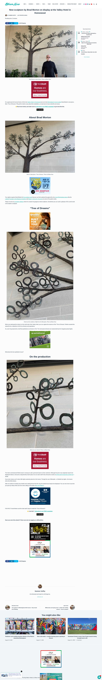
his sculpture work (27, 197)
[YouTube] (91, 4)
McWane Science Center (85, 36)
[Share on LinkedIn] (12, 23)
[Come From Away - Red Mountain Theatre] (40, 185)
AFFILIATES (62, 4)
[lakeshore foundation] (40, 548)
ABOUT (79, 4)
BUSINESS (31, 4)
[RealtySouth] (40, 89)
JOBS (24, 4)
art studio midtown (19, 201)
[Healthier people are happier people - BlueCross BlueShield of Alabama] (40, 496)
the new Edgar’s (40, 485)
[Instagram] (85, 4)
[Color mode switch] (96, 4)
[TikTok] (89, 4)
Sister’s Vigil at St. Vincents (35, 199)
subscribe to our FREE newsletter (45, 106)
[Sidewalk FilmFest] (40, 531)
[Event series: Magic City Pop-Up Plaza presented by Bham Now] (89, 41)
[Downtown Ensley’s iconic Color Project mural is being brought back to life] (82, 626)
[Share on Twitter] (16, 23)
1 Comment (79, 640)
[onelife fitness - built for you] (40, 221)
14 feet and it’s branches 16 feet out (64, 474)
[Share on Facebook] (7, 23)
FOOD (43, 4)
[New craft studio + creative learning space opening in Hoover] (51, 626)
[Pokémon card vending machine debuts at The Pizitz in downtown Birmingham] (19, 626)
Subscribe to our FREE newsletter (43, 511)
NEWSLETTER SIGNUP (72, 4)
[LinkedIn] (87, 4)
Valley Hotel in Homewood (34, 102)
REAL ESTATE (55, 4)
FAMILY (49, 4)
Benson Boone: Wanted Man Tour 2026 (89, 52)
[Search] (94, 4)
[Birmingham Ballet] (51, 676)
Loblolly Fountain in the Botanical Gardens (15, 199)
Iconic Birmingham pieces (61, 197)
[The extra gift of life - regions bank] (40, 339)
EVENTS (37, 4)
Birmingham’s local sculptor (54, 102)
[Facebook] (84, 4)
